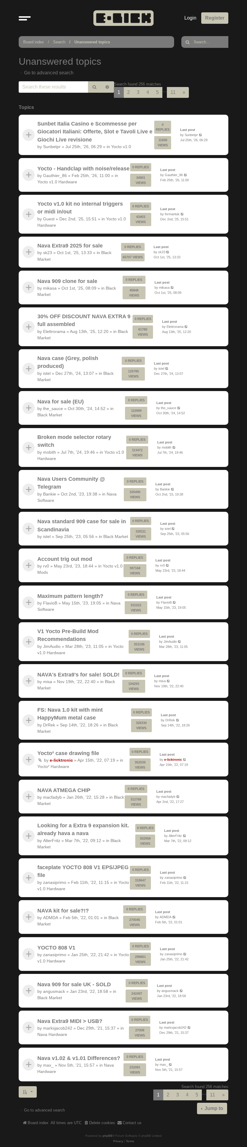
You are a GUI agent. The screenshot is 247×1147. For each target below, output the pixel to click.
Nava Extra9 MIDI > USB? (69, 1021)
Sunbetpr (52, 146)
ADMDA (50, 917)
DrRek (49, 725)
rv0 (46, 566)
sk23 (47, 252)
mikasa (50, 288)
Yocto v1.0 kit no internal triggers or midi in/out (80, 208)
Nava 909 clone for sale (67, 281)
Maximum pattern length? (70, 596)
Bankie (49, 494)
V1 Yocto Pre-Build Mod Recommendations (67, 635)
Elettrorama (54, 331)
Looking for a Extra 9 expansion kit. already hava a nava (83, 829)
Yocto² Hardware (53, 766)
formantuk (172, 214)
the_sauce (53, 408)
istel (47, 373)
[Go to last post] (201, 134)
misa (47, 681)
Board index (33, 42)
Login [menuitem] (190, 17)
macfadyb (52, 797)
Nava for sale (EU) (60, 402)
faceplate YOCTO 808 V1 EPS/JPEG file (83, 871)
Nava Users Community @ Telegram (71, 483)
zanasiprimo (54, 882)
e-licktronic (61, 760)
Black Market (49, 415)
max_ (48, 1065)
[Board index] (123, 18)
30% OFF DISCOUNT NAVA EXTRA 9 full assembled (83, 320)
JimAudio (52, 646)
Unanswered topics (92, 42)
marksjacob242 (57, 1028)
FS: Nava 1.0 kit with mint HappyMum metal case (70, 714)
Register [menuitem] (214, 17)
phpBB (107, 1135)
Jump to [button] (213, 1108)
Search (59, 42)
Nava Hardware (52, 1034)
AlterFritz (51, 840)
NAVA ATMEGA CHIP (63, 790)
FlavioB (50, 603)
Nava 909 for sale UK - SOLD (74, 984)
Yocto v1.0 (121, 146)
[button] (25, 18)
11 (173, 92)
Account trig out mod (64, 559)
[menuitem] (99, 1123)
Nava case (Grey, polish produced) (67, 362)
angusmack (54, 991)
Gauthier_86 (55, 175)
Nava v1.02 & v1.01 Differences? (78, 1058)
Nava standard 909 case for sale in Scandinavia (81, 525)
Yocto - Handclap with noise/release (83, 169)
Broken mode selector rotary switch (74, 441)
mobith (49, 452)
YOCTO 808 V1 (56, 947)
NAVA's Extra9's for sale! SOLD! (78, 675)
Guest (49, 218)
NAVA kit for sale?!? (63, 911)
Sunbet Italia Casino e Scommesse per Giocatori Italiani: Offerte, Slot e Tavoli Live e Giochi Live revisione (94, 132)
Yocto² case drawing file (68, 753)
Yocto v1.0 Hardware (57, 181)
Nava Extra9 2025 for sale (70, 246)
